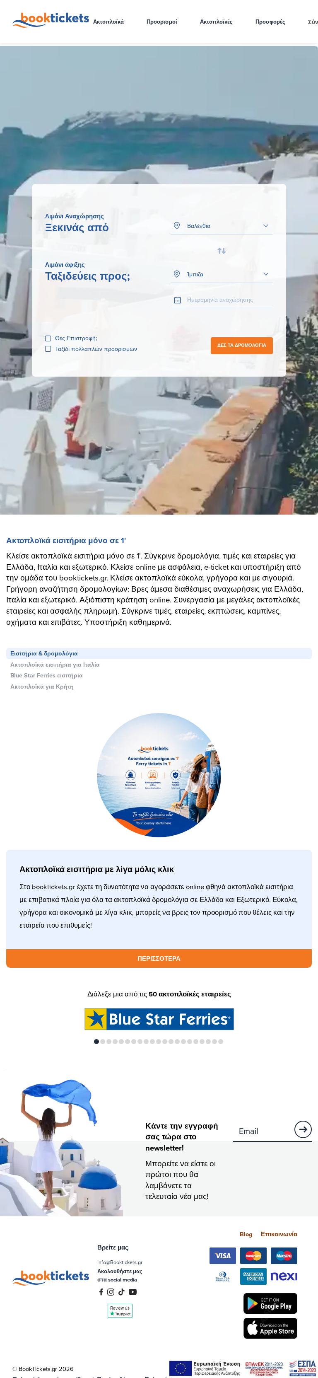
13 (171, 1041)
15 (183, 1041)
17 (195, 1041)
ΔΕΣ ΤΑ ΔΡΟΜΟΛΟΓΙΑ (241, 345)
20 (214, 1041)
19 (208, 1041)
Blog (246, 1234)
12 (164, 1041)
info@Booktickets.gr (119, 1262)
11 (158, 1041)
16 (189, 1041)
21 (220, 1041)
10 (152, 1041)
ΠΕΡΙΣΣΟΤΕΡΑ (159, 958)
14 (177, 1041)
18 (202, 1041)
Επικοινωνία (279, 1234)
